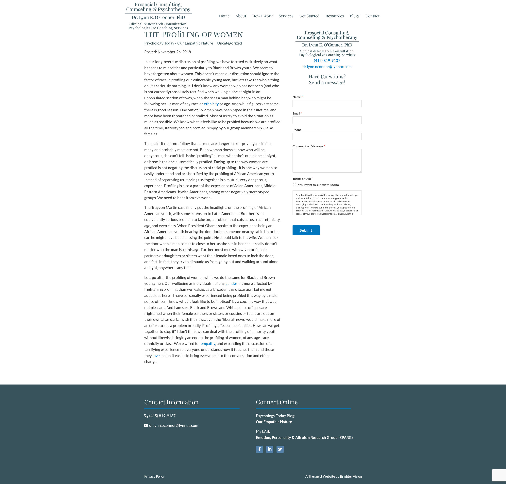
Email (297, 113)
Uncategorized (229, 43)
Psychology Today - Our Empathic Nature (178, 43)
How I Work (262, 16)
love (156, 355)
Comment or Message (309, 146)
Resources (335, 16)
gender (231, 283)
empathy (208, 343)
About (241, 16)
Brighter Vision (351, 476)
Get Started (309, 16)
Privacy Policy (154, 476)
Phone (297, 130)
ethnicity (211, 103)
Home (224, 16)
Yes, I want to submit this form (318, 185)
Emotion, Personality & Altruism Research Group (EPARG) (304, 437)
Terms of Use (303, 178)
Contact (372, 16)
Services (286, 16)
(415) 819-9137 (327, 60)
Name (298, 97)
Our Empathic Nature (274, 421)
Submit (306, 230)
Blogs (355, 16)
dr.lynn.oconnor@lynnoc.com (327, 66)
